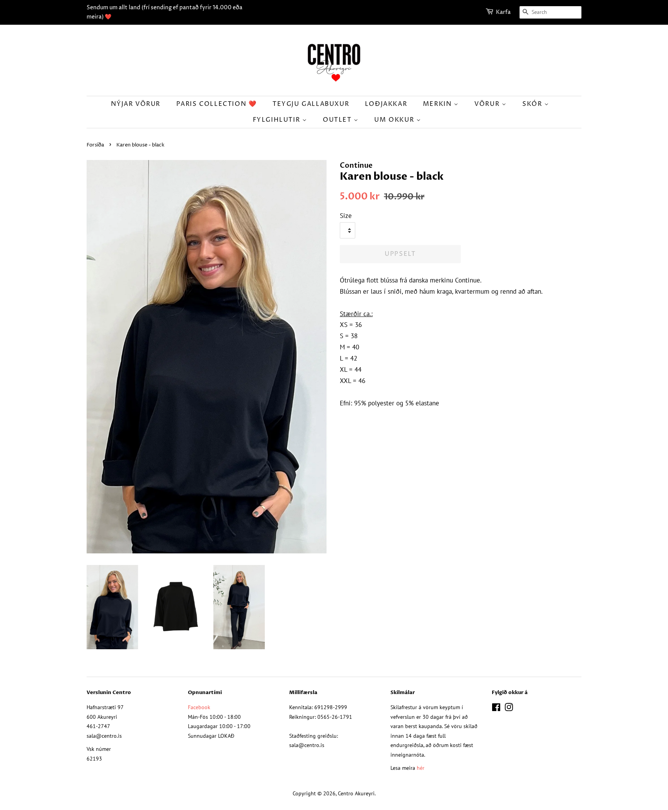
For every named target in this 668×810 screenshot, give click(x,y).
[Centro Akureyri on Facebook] (496, 708)
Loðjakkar (386, 104)
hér (420, 767)
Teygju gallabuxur (311, 104)
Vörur (488, 104)
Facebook (199, 707)
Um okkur (395, 120)
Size (346, 215)
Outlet (338, 120)
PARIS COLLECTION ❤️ (216, 104)
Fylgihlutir (277, 120)
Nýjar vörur (135, 104)
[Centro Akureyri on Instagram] (508, 708)
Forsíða (95, 145)
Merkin (438, 104)
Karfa (503, 12)
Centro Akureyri (356, 793)
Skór (533, 104)
